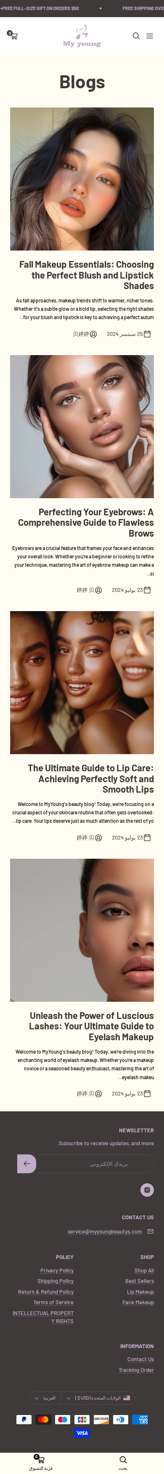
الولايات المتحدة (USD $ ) (98, 1397)
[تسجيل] (26, 1163)
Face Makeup (138, 1302)
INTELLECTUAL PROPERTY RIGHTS (43, 1317)
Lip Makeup (140, 1291)
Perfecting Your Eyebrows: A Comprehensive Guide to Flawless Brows (86, 522)
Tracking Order (136, 1370)
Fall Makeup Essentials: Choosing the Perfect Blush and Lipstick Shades (86, 274)
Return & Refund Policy (46, 1291)
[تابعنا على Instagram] (147, 1190)
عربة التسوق (41, 1468)
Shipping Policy (55, 1280)
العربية (49, 1397)
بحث (123, 1468)
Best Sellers (139, 1280)
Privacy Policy (57, 1270)
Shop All (144, 1270)
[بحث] (136, 36)
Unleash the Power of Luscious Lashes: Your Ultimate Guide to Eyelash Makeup (91, 1026)
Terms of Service (53, 1302)
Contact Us (140, 1359)
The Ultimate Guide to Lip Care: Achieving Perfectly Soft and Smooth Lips (91, 778)
